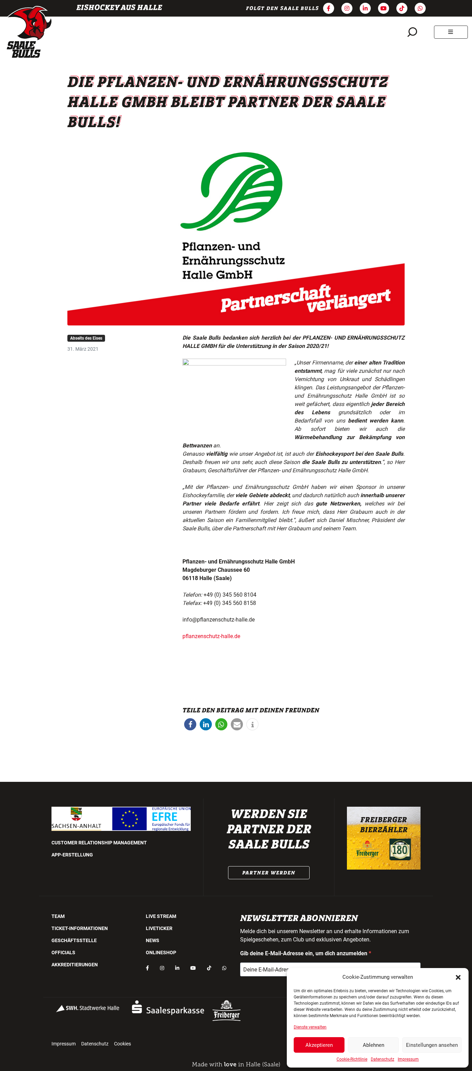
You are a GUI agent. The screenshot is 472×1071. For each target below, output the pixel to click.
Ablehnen (373, 1045)
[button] (458, 977)
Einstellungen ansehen (432, 1045)
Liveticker (159, 928)
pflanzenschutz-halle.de (211, 636)
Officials (63, 952)
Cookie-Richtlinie (352, 1059)
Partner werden (268, 872)
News (152, 940)
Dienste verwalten (310, 1027)
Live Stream (161, 916)
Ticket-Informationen (79, 928)
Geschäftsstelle (74, 940)
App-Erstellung (72, 854)
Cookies (122, 1043)
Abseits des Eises (86, 338)
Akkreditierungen (74, 964)
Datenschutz (382, 1059)
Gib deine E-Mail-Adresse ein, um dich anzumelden (304, 953)
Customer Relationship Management (99, 842)
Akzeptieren (319, 1045)
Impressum (408, 1059)
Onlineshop (161, 952)
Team (58, 916)
